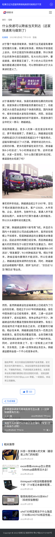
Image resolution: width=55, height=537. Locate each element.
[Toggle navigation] (50, 12)
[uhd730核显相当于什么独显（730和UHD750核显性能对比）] (10, 515)
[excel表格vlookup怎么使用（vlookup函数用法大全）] (10, 470)
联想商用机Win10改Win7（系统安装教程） (34, 498)
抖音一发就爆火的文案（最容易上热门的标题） (36, 453)
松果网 (5, 37)
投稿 (35, 37)
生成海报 (10, 401)
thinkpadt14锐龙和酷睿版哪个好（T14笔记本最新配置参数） (36, 483)
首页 (4, 20)
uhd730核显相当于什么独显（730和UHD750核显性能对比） (36, 513)
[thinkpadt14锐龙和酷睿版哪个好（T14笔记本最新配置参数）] (10, 485)
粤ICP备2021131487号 (42, 533)
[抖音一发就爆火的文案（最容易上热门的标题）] (10, 455)
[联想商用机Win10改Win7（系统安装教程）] (10, 500)
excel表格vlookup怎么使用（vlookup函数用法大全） (35, 468)
